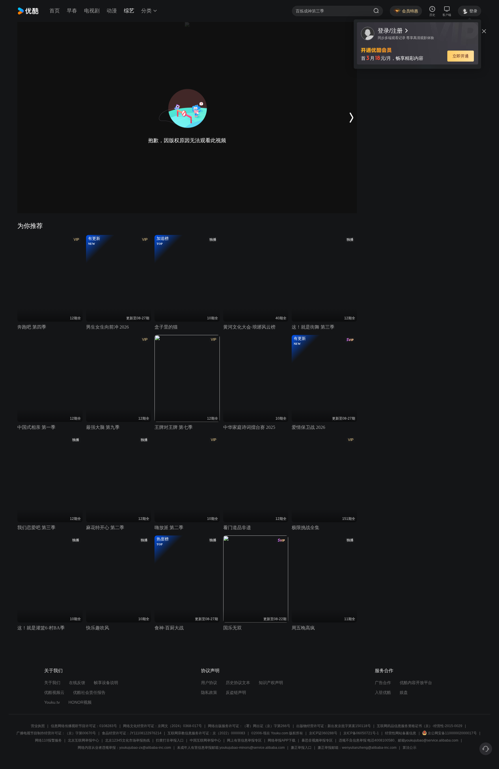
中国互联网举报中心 (205, 740)
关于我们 (52, 682)
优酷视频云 (54, 692)
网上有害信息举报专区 (244, 740)
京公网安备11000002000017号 (452, 733)
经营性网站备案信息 (400, 733)
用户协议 (209, 682)
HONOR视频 (80, 702)
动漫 (112, 11)
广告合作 (383, 682)
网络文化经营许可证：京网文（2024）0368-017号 (162, 726)
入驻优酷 (383, 692)
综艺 (129, 11)
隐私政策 (209, 692)
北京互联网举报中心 (83, 740)
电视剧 (92, 11)
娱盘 (404, 692)
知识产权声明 (271, 682)
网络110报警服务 (48, 740)
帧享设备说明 (106, 682)
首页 (54, 11)
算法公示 (409, 748)
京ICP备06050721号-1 (361, 733)
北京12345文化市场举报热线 (127, 740)
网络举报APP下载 (281, 740)
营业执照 (38, 726)
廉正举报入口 (301, 748)
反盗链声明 (236, 692)
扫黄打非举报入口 (170, 740)
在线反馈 (77, 682)
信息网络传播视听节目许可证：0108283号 (84, 726)
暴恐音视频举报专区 (317, 740)
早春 (72, 11)
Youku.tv (52, 702)
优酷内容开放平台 (416, 682)
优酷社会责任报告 (89, 692)
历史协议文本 (238, 682)
